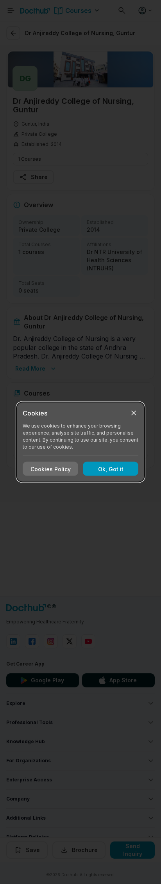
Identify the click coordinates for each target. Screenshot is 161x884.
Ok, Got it (110, 468)
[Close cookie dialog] (133, 413)
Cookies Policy (50, 468)
